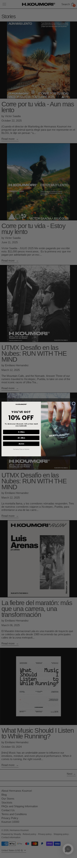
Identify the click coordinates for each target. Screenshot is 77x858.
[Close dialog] (73, 403)
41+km (21, 444)
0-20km (21, 432)
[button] (68, 849)
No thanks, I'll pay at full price (21, 449)
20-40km (21, 438)
